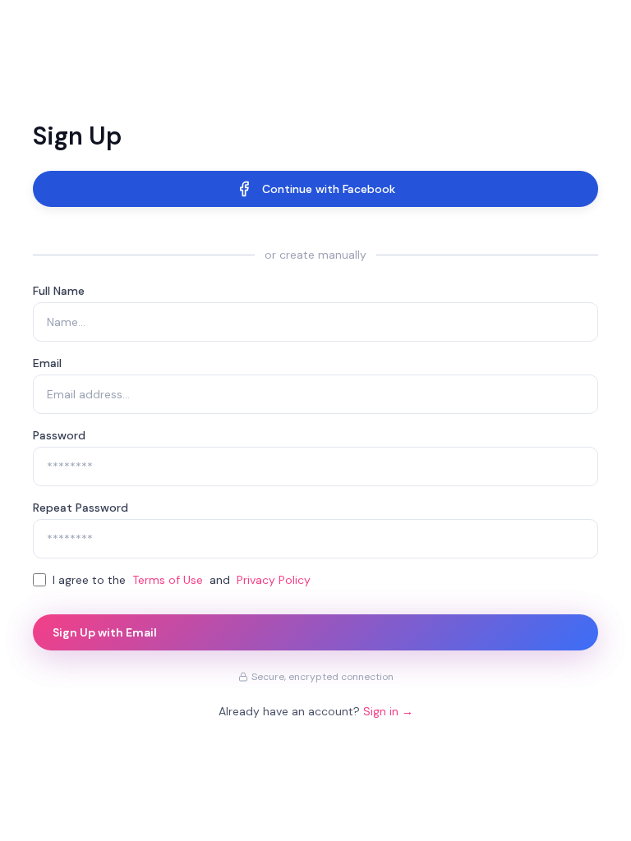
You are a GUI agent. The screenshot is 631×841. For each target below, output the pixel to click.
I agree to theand (182, 579)
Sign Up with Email (105, 632)
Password (59, 435)
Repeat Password (80, 507)
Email (47, 363)
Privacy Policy (274, 579)
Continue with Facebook (328, 189)
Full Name (59, 290)
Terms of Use (167, 579)
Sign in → (388, 711)
